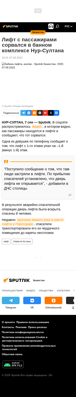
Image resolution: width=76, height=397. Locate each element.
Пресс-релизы (37, 327)
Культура (63, 290)
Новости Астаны (22, 241)
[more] (70, 194)
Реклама (21, 327)
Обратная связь (12, 354)
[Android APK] (13, 365)
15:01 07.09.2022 (12, 57)
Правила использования (32, 322)
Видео (30, 290)
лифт (6, 241)
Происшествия (12, 290)
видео (37, 126)
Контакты (8, 327)
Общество (46, 290)
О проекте (8, 322)
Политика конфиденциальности (23, 332)
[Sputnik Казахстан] (11, 27)
